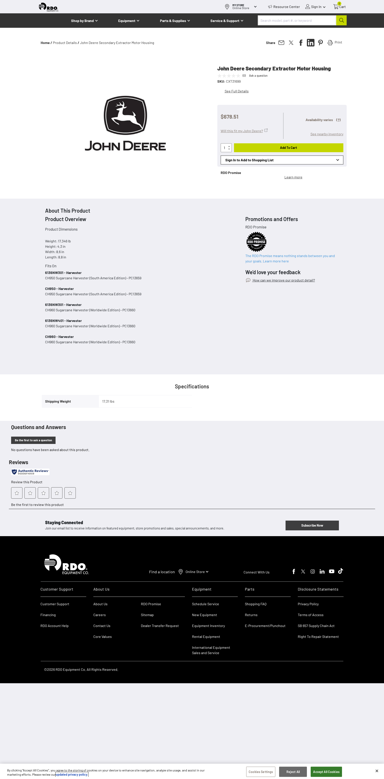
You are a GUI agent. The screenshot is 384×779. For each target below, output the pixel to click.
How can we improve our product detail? (283, 280)
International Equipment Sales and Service (211, 650)
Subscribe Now (312, 525)
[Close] (377, 771)
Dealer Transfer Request (160, 625)
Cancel (20, 751)
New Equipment (204, 615)
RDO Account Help (54, 625)
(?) (338, 120)
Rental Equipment (206, 636)
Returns (251, 615)
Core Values (102, 636)
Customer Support (54, 604)
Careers (99, 615)
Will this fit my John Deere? (242, 131)
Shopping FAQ (255, 604)
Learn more (293, 177)
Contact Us (101, 625)
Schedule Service (205, 604)
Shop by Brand (82, 20)
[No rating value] (230, 76)
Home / (46, 42)
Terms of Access (311, 615)
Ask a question (258, 75)
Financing (48, 615)
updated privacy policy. (72, 774)
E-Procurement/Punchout (265, 625)
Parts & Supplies (173, 20)
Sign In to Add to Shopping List (249, 160)
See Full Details (237, 91)
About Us (100, 604)
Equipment (126, 20)
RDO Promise (151, 604)
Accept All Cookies (326, 772)
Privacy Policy (308, 604)
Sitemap (147, 615)
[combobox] (302, 20)
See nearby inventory (326, 134)
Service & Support (224, 20)
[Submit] (341, 20)
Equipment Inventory (208, 625)
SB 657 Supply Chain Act (316, 625)
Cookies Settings (261, 772)
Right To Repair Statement (318, 636)
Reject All (293, 772)
